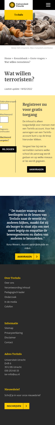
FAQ (7, 58)
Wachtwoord (4, 114)
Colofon (9, 306)
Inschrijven (14, 406)
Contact (9, 62)
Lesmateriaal (11, 33)
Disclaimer (10, 337)
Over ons (9, 282)
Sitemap (9, 328)
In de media (11, 301)
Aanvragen (36, 169)
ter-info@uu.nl (12, 374)
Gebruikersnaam (4, 101)
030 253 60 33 (12, 370)
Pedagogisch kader (15, 292)
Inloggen (9, 66)
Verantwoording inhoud (17, 287)
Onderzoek (10, 297)
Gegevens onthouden (5, 130)
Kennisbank (11, 37)
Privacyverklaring (14, 332)
